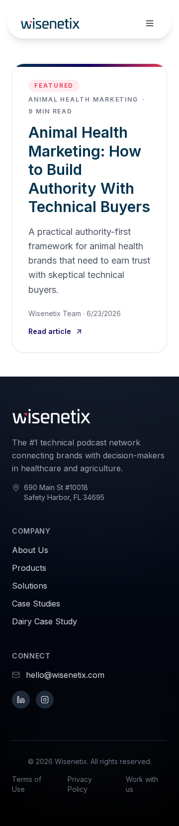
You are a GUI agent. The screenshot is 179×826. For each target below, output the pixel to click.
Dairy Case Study (44, 621)
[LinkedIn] (21, 700)
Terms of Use (26, 784)
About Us (30, 550)
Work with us (142, 784)
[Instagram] (45, 700)
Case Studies (36, 603)
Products (29, 568)
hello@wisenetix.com (65, 675)
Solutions (29, 586)
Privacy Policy (80, 784)
